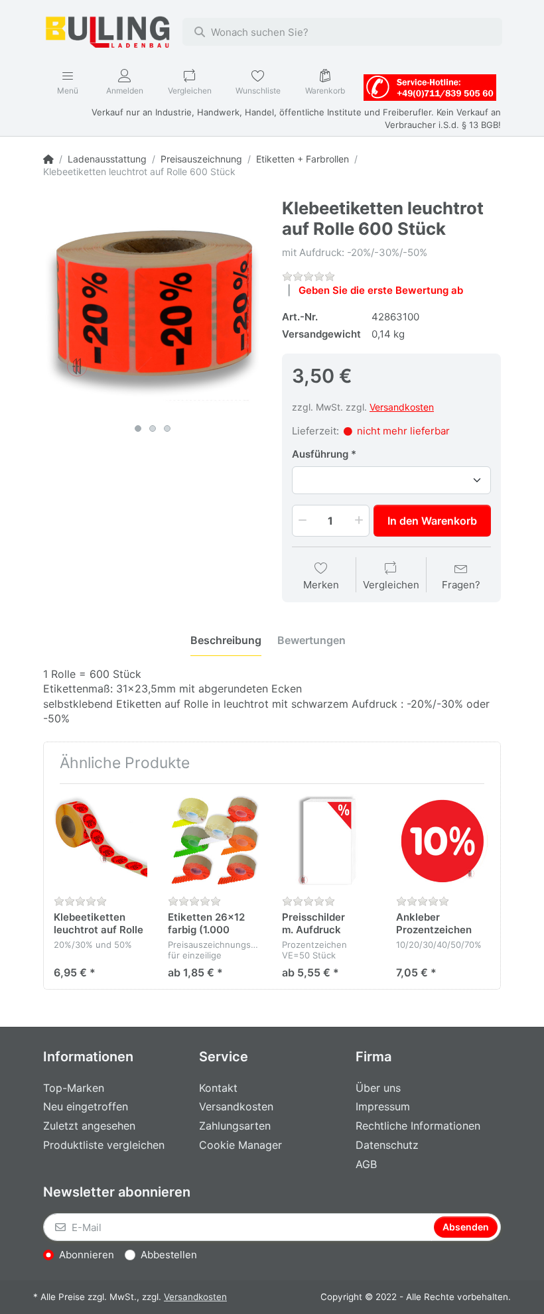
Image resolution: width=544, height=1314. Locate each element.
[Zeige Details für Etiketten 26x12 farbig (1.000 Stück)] (214, 840)
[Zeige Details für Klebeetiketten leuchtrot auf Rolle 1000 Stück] (100, 840)
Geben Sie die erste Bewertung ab (381, 290)
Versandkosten (402, 407)
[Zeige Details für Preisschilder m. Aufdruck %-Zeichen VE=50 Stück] (328, 840)
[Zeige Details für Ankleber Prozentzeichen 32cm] (443, 840)
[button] (301, 521)
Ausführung (320, 454)
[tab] (225, 640)
